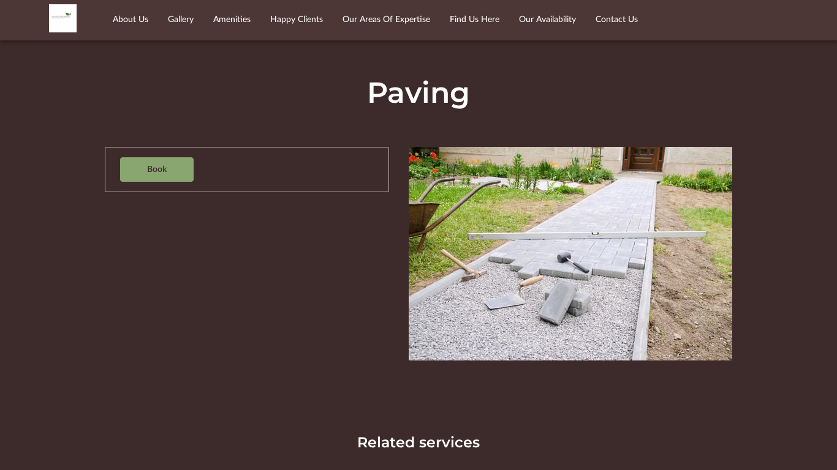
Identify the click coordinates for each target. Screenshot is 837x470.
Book (157, 169)
